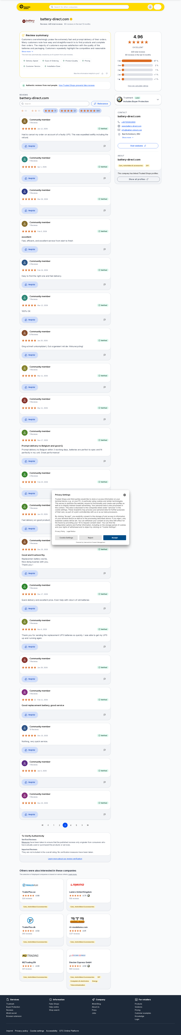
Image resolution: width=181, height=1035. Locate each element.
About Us (95, 1007)
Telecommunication (77, 985)
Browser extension (14, 1016)
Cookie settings (37, 1031)
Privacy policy (21, 1031)
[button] (150, 7)
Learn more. (72, 874)
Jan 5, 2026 (42, 771)
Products (138, 1004)
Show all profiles (137, 179)
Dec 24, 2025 (42, 803)
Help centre (54, 1007)
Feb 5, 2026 (42, 231)
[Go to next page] (82, 825)
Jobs (94, 1013)
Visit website (136, 146)
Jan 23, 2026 (42, 514)
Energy (94, 981)
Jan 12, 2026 (42, 129)
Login (137, 1019)
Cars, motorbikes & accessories (131, 166)
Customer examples (143, 1013)
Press (94, 1010)
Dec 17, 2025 (42, 594)
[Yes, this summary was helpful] (102, 73)
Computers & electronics (79, 981)
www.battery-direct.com (131, 126)
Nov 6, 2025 (42, 629)
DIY (147, 166)
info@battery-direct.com (132, 130)
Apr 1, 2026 (42, 167)
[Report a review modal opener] (105, 146)
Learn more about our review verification (65, 859)
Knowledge (139, 1016)
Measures (26, 842)
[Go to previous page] (48, 825)
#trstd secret (11, 1013)
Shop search (54, 1010)
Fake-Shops (54, 1004)
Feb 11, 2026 (42, 700)
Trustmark (10, 1004)
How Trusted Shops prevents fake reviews (77, 85)
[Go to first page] (42, 825)
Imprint (9, 1031)
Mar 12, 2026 (42, 305)
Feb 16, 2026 (42, 270)
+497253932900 (128, 122)
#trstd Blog (96, 1004)
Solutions (138, 1007)
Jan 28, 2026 (42, 668)
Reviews (9, 1010)
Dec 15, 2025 (42, 736)
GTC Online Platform (69, 1031)
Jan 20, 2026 (42, 341)
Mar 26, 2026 (42, 199)
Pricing (137, 1010)
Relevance (103, 103)
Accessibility (51, 1031)
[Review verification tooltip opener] (71, 19)
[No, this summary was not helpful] (107, 73)
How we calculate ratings (138, 86)
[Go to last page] (87, 825)
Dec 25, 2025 (42, 549)
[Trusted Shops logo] (25, 7)
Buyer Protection (13, 1007)
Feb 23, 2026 (42, 482)
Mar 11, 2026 (42, 376)
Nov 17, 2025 (42, 440)
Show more (126, 137)
